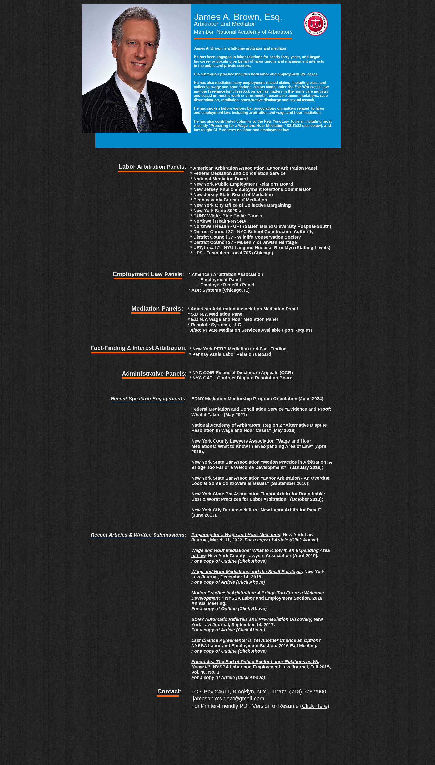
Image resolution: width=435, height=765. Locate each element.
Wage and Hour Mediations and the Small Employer (246, 571)
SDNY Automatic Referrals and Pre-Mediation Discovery (251, 619)
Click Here (314, 706)
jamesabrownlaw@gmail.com (228, 698)
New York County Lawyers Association (248, 555)
